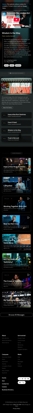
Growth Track (21, 338)
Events (4, 378)
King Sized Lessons (12, 60)
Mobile (4, 368)
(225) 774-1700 (17, 404)
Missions (20, 347)
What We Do (5, 343)
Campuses (5, 354)
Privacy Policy (16, 408)
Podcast (20, 366)
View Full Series (7, 107)
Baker (3, 359)
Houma (4, 364)
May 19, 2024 (10, 61)
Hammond (5, 361)
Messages (20, 361)
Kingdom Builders (22, 349)
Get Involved (21, 335)
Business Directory (8, 390)
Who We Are (5, 338)
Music (19, 364)
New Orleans (5, 370)
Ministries (20, 345)
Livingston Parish (6, 366)
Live (19, 359)
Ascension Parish (6, 357)
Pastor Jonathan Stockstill (8, 36)
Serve (19, 343)
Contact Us (5, 384)
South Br (4, 373)
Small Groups (21, 340)
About (4, 335)
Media (19, 354)
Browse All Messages (16, 314)
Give (3, 381)
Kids (19, 357)
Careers (4, 387)
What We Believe (6, 340)
